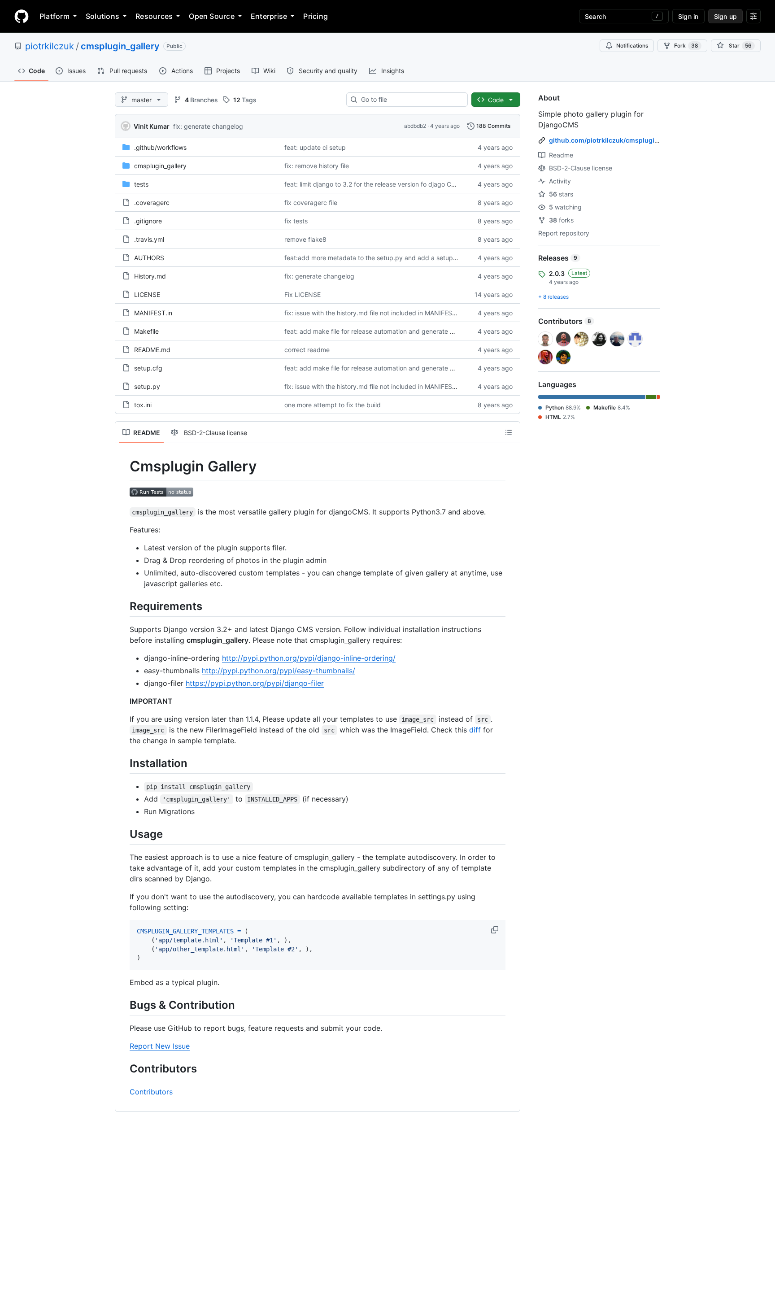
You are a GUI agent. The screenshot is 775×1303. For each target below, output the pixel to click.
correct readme (307, 349)
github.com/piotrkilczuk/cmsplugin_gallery (616, 140)
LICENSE (147, 294)
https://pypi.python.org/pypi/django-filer (255, 683)
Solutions (102, 16)
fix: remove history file (316, 166)
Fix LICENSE (302, 294)
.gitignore (148, 221)
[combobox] (410, 99)
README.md (152, 349)
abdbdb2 (415, 125)
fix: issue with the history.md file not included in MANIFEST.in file (378, 313)
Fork (686, 45)
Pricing (315, 16)
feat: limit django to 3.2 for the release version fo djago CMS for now (384, 184)
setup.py (147, 386)
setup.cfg (148, 368)
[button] (495, 930)
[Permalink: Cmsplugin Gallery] (123, 466)
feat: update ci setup (315, 147)
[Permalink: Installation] (123, 763)
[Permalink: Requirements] (123, 606)
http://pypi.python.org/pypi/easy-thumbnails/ (278, 670)
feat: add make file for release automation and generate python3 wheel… (391, 331)
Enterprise (269, 16)
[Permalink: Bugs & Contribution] (123, 1004)
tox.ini (143, 405)
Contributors (151, 1091)
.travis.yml (149, 239)
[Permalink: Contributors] (123, 1068)
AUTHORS (149, 257)
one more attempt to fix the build (332, 405)
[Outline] (508, 432)
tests (141, 184)
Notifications (632, 45)
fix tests (296, 221)
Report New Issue (160, 1046)
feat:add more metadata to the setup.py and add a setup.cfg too (380, 257)
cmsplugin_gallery (120, 46)
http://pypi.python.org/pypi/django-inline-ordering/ (309, 658)
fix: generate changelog (208, 126)
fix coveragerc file (310, 202)
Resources (154, 16)
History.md (150, 276)
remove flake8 (305, 239)
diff (475, 729)
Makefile (146, 331)
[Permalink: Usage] (123, 834)
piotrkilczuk (49, 46)
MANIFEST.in (153, 313)
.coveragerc (152, 202)
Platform (54, 16)
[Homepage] (21, 16)
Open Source (212, 16)
